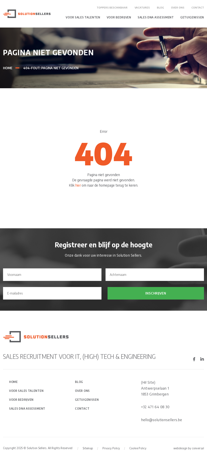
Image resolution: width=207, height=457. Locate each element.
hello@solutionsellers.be (161, 419)
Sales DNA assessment (156, 17)
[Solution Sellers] (27, 13)
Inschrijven (155, 293)
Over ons (177, 7)
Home (7, 68)
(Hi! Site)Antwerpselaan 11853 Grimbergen (155, 388)
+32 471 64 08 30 (155, 406)
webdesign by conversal (188, 448)
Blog (160, 7)
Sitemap (88, 448)
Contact (197, 7)
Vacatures (142, 7)
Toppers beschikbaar (112, 7)
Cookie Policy (137, 448)
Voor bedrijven (119, 17)
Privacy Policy (111, 448)
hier (78, 185)
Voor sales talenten (83, 17)
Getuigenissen (192, 17)
